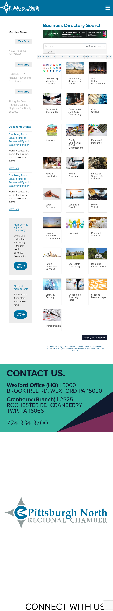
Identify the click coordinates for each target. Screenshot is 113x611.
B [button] (46, 57)
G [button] (59, 57)
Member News (70, 347)
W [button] (102, 57)
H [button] (62, 57)
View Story (23, 41)
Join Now (19, 265)
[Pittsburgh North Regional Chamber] (20, 14)
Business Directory (54, 347)
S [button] (91, 57)
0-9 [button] (39, 57)
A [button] (43, 57)
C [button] (48, 57)
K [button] (69, 57)
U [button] (96, 57)
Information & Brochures (85, 348)
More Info (14, 168)
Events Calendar (84, 347)
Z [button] (110, 57)
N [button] (77, 57)
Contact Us (69, 348)
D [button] (51, 57)
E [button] (54, 57)
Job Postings (57, 348)
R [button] (88, 57)
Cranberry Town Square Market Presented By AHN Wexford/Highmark (20, 139)
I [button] (64, 57)
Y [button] (107, 57)
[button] (94, 337)
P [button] (83, 57)
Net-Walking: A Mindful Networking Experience (20, 78)
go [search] (50, 51)
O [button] (80, 57)
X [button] (105, 57)
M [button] (74, 57)
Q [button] (86, 57)
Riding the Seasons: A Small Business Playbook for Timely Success (20, 107)
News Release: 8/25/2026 (17, 52)
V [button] (99, 57)
